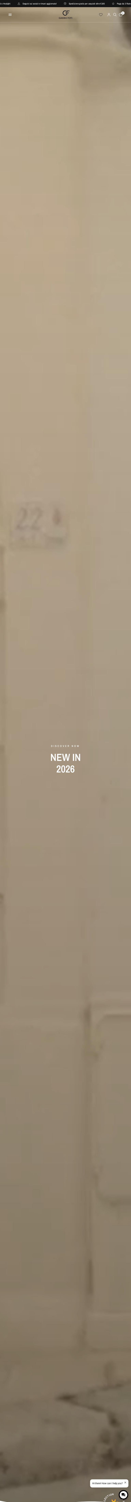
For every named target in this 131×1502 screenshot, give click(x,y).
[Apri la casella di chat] (123, 1495)
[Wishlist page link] (101, 14)
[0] (120, 14)
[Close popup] (125, 1482)
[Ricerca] (115, 14)
